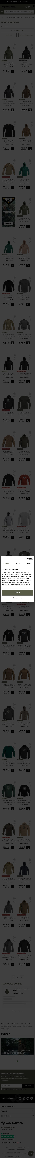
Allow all (17, 592)
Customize (16, 598)
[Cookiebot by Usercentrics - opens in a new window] (25, 559)
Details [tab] (17, 563)
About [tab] (29, 563)
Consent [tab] (6, 563)
